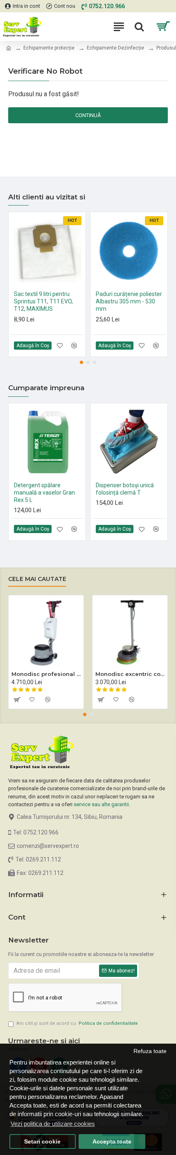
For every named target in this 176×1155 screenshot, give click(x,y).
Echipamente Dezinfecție (115, 48)
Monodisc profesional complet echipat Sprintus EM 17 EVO (46, 674)
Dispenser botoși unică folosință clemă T (125, 489)
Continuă (88, 115)
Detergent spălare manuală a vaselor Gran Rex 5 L (44, 492)
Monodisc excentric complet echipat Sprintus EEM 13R (130, 674)
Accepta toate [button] (112, 1142)
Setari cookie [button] (42, 1142)
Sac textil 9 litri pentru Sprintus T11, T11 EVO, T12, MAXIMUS (43, 301)
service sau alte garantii (101, 804)
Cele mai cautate (37, 579)
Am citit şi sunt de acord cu (77, 1023)
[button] (81, 362)
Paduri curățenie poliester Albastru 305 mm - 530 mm (129, 301)
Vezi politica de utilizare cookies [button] (53, 1123)
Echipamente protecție (48, 48)
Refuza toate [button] (150, 1051)
